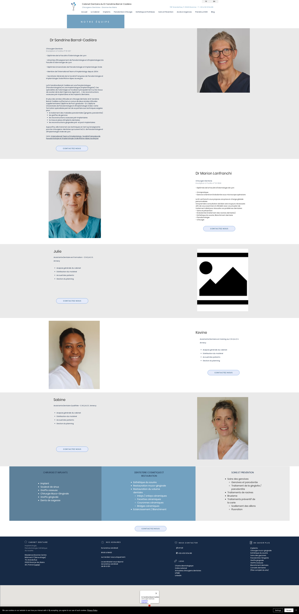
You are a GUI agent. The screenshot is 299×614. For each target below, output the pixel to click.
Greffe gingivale (49, 497)
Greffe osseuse (49, 490)
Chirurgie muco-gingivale (261, 550)
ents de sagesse (51, 500)
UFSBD (177, 573)
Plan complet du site (259, 570)
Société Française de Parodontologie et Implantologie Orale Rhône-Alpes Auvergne (73, 137)
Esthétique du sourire (259, 553)
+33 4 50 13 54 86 (185, 553)
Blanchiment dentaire (259, 565)
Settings (278, 610)
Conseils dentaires (258, 568)
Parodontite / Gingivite (259, 558)
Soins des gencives (258, 555)
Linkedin (178, 575)
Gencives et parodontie (244, 482)
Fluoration (236, 509)
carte (37, 565)
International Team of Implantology (66, 136)
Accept (288, 610)
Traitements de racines (240, 492)
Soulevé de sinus (50, 486)
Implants (254, 548)
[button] (95, 12)
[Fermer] (296, 610)
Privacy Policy (92, 610)
